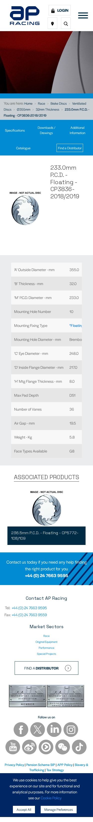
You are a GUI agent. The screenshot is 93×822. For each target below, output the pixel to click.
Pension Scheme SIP (40, 764)
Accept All (24, 809)
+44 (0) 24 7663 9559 (29, 614)
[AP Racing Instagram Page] (70, 730)
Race (41, 103)
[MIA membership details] (28, 696)
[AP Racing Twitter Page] (38, 730)
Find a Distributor (70, 148)
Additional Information (77, 130)
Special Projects (46, 654)
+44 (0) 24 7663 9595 (46, 575)
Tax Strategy (55, 769)
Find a (41, 668)
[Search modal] (66, 23)
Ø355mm (23, 109)
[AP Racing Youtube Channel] (13, 747)
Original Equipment (46, 642)
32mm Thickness (47, 109)
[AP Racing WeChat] (63, 747)
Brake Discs (59, 103)
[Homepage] (25, 15)
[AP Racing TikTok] (79, 747)
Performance (46, 648)
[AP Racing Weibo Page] (29, 747)
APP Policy (64, 764)
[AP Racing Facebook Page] (21, 730)
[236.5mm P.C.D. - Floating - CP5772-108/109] (46, 507)
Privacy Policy (14, 764)
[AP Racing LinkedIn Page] (54, 730)
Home (28, 103)
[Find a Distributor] (52, 23)
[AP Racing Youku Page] (46, 747)
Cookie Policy (51, 797)
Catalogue (23, 148)
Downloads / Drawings (46, 130)
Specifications (15, 130)
